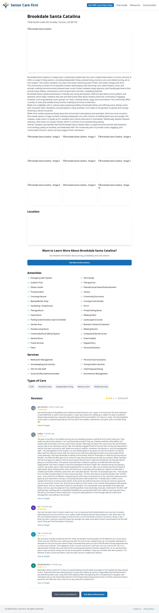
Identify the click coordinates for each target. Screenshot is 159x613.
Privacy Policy (149, 609)
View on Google (44, 425)
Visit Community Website (66, 594)
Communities (149, 5)
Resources (135, 5)
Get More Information (79, 262)
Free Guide (122, 5)
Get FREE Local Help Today (100, 5)
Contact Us (137, 609)
